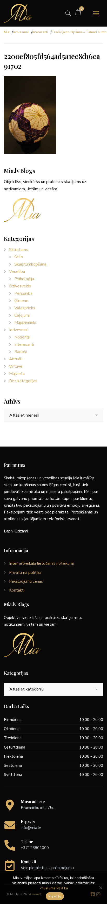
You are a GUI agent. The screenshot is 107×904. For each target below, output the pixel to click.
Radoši (20, 352)
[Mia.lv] (18, 13)
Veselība (17, 271)
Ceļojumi (22, 315)
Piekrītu (54, 896)
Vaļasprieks (24, 308)
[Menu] (96, 13)
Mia (6, 32)
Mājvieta (17, 373)
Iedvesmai (21, 32)
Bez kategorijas (23, 381)
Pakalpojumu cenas (26, 581)
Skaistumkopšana (30, 264)
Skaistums (18, 250)
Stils (18, 257)
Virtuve (15, 366)
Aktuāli (15, 359)
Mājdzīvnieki (25, 322)
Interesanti (40, 32)
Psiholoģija (24, 279)
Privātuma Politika (53, 888)
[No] (100, 887)
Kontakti (16, 590)
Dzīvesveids (20, 286)
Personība (23, 293)
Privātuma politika (25, 572)
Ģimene (21, 301)
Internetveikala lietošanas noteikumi (41, 563)
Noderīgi (22, 337)
